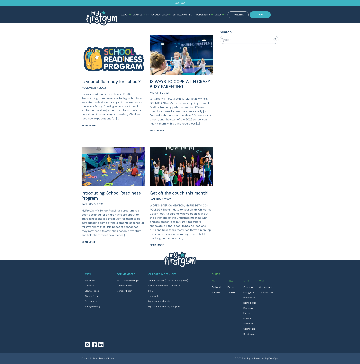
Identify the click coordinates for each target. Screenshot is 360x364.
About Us (90, 280)
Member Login (124, 290)
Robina (247, 318)
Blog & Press (92, 290)
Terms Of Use (106, 358)
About (125, 14)
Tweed (231, 292)
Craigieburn (265, 287)
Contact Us (91, 301)
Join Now (180, 3)
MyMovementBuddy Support (164, 306)
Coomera (248, 287)
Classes (137, 14)
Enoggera (248, 292)
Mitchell (216, 292)
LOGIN (260, 14)
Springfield (249, 328)
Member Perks (124, 285)
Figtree (231, 287)
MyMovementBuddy (158, 14)
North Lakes (249, 302)
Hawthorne (249, 297)
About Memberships (128, 280)
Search (226, 32)
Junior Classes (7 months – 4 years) (168, 280)
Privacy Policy (89, 358)
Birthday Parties (182, 14)
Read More (89, 125)
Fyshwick (217, 287)
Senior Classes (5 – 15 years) (164, 285)
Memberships (203, 14)
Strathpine (249, 334)
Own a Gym (91, 296)
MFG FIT (152, 290)
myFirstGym (101, 17)
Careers (89, 285)
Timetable (153, 296)
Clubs (218, 14)
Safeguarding (92, 306)
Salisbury (248, 323)
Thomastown (266, 292)
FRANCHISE (238, 14)
